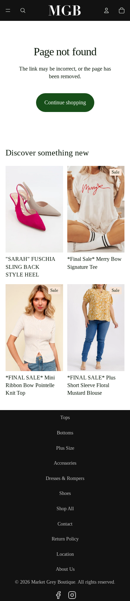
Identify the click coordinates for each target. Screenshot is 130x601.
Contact (65, 524)
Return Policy (65, 539)
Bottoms (65, 432)
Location (65, 554)
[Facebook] (58, 595)
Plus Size (65, 448)
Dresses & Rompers (65, 478)
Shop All (65, 508)
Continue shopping (65, 102)
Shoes (65, 493)
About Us (65, 569)
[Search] (23, 10)
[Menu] (8, 10)
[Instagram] (72, 595)
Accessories (65, 463)
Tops (65, 417)
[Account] (106, 10)
